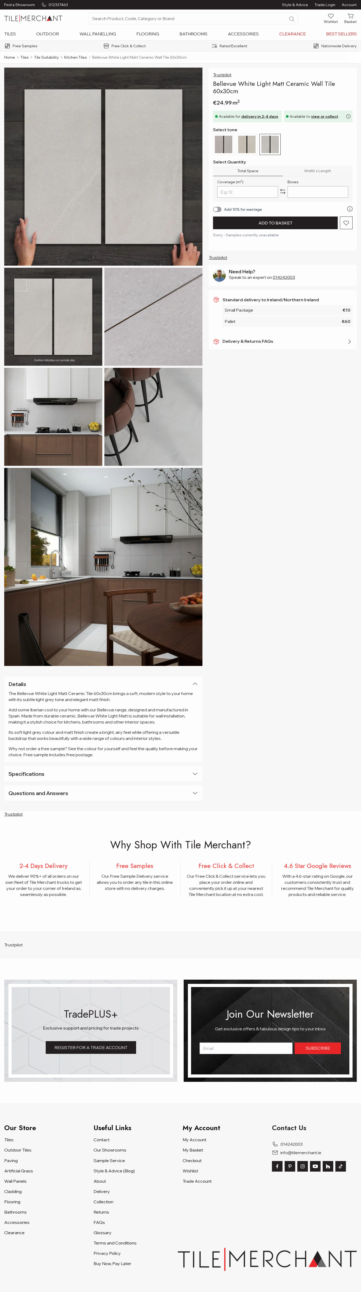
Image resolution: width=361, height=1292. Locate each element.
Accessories (243, 33)
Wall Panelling (98, 33)
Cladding (13, 1191)
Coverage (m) (230, 181)
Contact (102, 1139)
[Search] (291, 19)
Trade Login (324, 4)
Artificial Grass (18, 1170)
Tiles (10, 33)
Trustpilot (222, 74)
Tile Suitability (46, 57)
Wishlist (190, 1170)
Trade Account (197, 1181)
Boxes (293, 182)
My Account (194, 1139)
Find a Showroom (19, 4)
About (100, 1181)
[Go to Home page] (33, 18)
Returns (101, 1212)
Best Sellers (341, 33)
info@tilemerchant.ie (300, 1152)
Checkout (192, 1160)
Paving (11, 1160)
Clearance (292, 33)
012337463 (58, 4)
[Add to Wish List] (346, 223)
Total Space (247, 170)
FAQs (99, 1222)
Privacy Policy (107, 1253)
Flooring (147, 33)
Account (349, 4)
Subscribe (318, 1048)
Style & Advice (295, 4)
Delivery (102, 1191)
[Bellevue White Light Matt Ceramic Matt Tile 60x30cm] (103, 167)
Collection (103, 1201)
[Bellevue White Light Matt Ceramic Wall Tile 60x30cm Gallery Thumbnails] (103, 367)
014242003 (284, 277)
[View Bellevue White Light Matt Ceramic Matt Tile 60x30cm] (53, 317)
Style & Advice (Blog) (114, 1170)
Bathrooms (193, 33)
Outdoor (47, 33)
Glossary (103, 1232)
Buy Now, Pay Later (112, 1263)
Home (9, 57)
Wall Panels (15, 1181)
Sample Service (109, 1160)
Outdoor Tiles (17, 1150)
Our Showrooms (110, 1150)
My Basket (193, 1150)
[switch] (217, 209)
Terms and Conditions (115, 1243)
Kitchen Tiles (75, 57)
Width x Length (317, 170)
